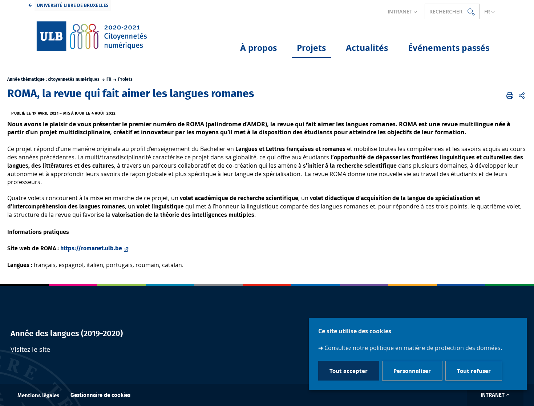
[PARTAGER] (522, 95)
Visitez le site (30, 349)
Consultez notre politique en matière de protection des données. (413, 348)
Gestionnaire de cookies (100, 395)
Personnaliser (412, 370)
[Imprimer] (509, 95)
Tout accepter (348, 370)
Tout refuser (474, 370)
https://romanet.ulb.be (91, 248)
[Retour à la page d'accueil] (92, 36)
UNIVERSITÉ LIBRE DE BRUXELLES (73, 5)
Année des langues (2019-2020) (67, 334)
